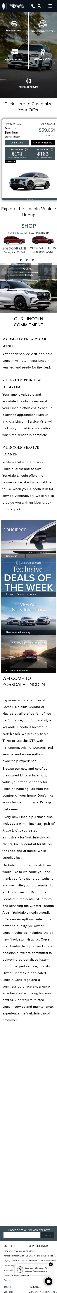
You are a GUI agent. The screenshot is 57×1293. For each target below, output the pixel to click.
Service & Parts (38, 1246)
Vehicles (9, 1246)
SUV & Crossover (18, 233)
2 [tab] (26, 259)
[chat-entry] (49, 1281)
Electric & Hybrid (39, 233)
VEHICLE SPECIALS (43, 59)
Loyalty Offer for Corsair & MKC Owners (18, 1260)
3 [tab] (32, 259)
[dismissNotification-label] (51, 1264)
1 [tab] (20, 259)
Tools (7, 1287)
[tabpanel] (14, 245)
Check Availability (42, 142)
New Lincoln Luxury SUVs (16, 1251)
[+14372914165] (33, 6)
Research (35, 1287)
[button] (14, 26)
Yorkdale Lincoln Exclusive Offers (18, 1255)
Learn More (17, 142)
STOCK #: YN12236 (12, 137)
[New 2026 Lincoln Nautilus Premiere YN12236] (30, 179)
